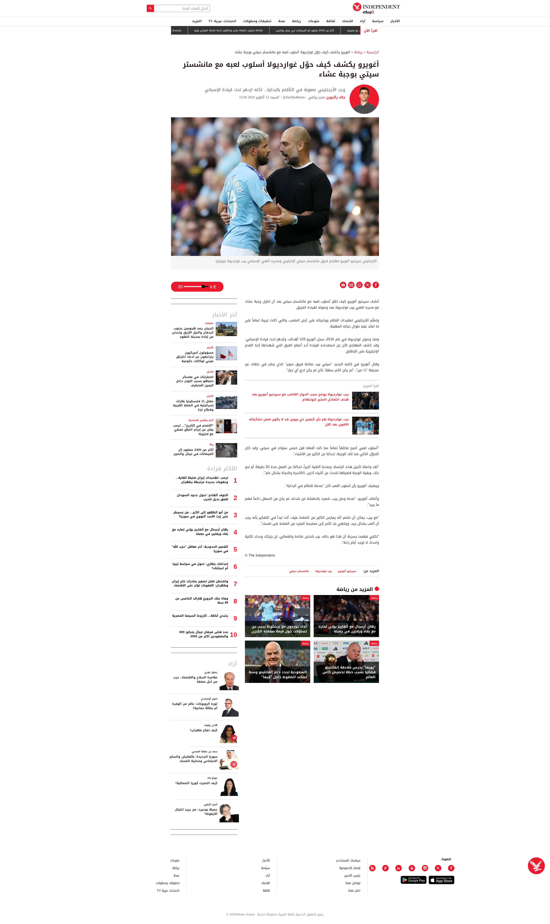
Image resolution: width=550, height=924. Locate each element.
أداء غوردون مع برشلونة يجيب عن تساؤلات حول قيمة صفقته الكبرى (279, 629)
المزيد (197, 21)
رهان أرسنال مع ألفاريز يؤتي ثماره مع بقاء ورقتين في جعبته (347, 629)
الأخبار (395, 21)
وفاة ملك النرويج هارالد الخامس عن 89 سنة (201, 601)
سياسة (377, 21)
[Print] (343, 285)
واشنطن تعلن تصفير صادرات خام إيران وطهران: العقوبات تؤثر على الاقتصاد (200, 583)
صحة (281, 21)
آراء (362, 21)
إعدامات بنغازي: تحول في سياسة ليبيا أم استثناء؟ (200, 566)
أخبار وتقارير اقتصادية (201, 420)
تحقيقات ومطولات (257, 21)
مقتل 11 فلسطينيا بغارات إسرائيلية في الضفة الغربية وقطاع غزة (193, 405)
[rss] (372, 868)
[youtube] (412, 868)
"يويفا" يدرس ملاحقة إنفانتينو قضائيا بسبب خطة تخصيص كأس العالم (349, 672)
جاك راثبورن (335, 97)
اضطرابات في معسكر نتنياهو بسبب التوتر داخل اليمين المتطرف (195, 381)
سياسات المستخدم (348, 860)
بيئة (211, 444)
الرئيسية (372, 52)
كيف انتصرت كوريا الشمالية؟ (196, 783)
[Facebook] (451, 868)
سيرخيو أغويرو (347, 571)
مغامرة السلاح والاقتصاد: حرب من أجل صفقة (195, 680)
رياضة (296, 21)
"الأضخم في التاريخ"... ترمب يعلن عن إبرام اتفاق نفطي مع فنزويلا (193, 430)
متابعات (209, 323)
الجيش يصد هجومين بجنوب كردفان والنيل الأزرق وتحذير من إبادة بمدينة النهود (193, 333)
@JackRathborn (294, 97)
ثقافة (330, 21)
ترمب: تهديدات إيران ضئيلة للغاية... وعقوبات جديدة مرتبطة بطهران (202, 480)
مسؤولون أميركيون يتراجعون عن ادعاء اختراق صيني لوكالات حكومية (195, 357)
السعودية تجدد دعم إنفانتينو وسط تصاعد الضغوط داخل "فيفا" (278, 674)
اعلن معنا (354, 890)
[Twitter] (438, 868)
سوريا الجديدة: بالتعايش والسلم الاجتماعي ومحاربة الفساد (193, 759)
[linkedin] (398, 868)
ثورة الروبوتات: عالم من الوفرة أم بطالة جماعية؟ (194, 706)
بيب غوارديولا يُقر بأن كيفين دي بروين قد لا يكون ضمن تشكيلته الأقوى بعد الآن (299, 422)
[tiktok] (385, 868)
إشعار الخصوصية (349, 867)
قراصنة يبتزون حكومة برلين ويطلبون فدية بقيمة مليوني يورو (251, 30)
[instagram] (425, 868)
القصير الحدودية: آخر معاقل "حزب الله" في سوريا (200, 549)
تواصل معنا (353, 883)
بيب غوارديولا (323, 571)
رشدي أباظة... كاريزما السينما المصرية (200, 616)
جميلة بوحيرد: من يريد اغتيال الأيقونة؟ (196, 812)
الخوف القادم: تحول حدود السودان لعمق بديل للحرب (202, 497)
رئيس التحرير (352, 875)
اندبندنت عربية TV (222, 21)
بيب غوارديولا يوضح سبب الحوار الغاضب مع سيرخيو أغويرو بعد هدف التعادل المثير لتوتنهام (300, 397)
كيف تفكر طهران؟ (203, 730)
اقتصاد (347, 21)
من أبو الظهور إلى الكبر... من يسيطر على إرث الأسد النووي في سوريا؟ (200, 514)
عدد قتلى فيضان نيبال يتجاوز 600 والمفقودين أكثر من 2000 (203, 634)
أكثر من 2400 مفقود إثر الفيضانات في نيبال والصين (328, 30)
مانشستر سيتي (299, 571)
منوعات (313, 21)
